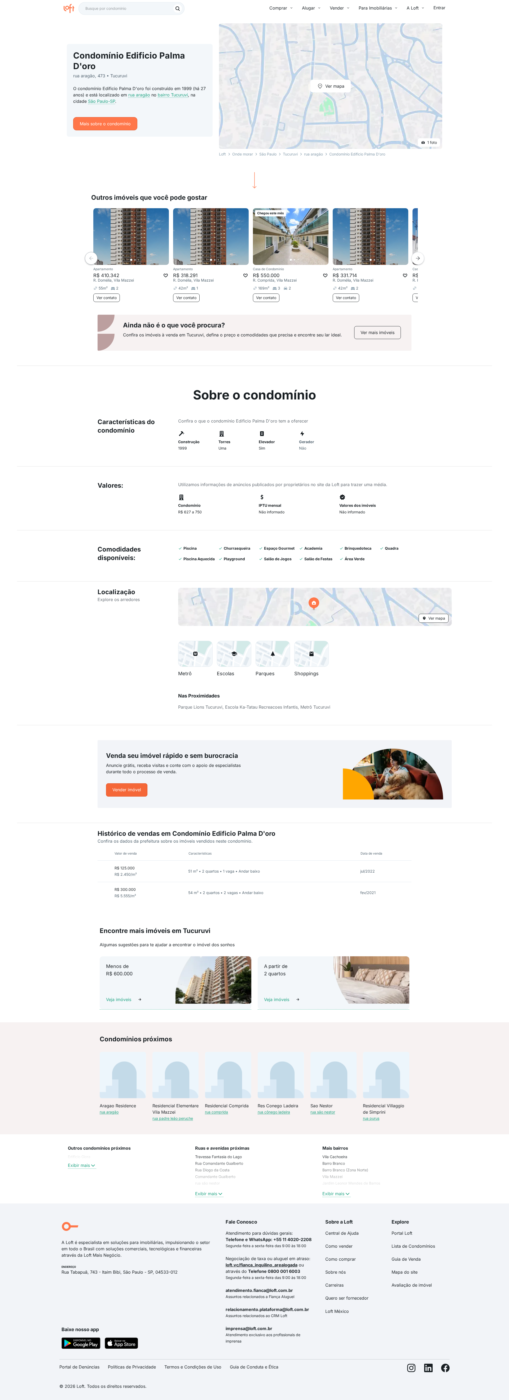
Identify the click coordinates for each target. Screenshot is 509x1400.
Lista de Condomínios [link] (413, 1246)
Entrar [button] (439, 7)
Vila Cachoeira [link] (334, 1156)
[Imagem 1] (131, 260)
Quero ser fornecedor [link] (346, 1298)
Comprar (278, 8)
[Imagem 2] (135, 260)
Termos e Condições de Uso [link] (192, 1367)
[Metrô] (195, 654)
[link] (377, 332)
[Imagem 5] (146, 259)
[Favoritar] (165, 275)
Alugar (308, 8)
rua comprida (216, 1112)
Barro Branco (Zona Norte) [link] (345, 1170)
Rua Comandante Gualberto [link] (219, 1163)
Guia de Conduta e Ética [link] (254, 1367)
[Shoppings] (311, 654)
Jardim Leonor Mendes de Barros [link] (351, 1183)
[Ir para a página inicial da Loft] (71, 8)
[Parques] (273, 654)
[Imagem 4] (142, 259)
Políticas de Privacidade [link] (132, 1367)
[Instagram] (411, 1369)
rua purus (371, 1118)
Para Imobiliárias (375, 8)
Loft (222, 154)
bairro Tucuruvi (173, 94)
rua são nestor (322, 1112)
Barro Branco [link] (333, 1163)
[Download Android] (81, 1344)
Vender (337, 8)
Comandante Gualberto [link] (215, 1176)
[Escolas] (234, 654)
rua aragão (139, 94)
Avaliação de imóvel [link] (412, 1285)
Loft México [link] (337, 1311)
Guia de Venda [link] (406, 1259)
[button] (315, 607)
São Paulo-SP (101, 101)
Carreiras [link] (334, 1285)
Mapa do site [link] (405, 1272)
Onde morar (242, 154)
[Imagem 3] (138, 259)
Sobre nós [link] (335, 1272)
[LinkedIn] (428, 1369)
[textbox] (131, 8)
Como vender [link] (339, 1246)
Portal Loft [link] (402, 1233)
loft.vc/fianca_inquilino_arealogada (261, 1265)
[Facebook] (445, 1369)
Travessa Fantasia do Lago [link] (218, 1156)
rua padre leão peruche (172, 1118)
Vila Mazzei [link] (332, 1176)
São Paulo (268, 154)
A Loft (413, 8)
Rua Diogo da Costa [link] (212, 1170)
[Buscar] (177, 8)
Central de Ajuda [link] (342, 1233)
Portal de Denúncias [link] (79, 1367)
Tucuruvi (290, 154)
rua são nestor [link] (207, 1183)
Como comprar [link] (340, 1259)
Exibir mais (79, 1165)
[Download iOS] (121, 1344)
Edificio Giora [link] (79, 1156)
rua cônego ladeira (274, 1112)
